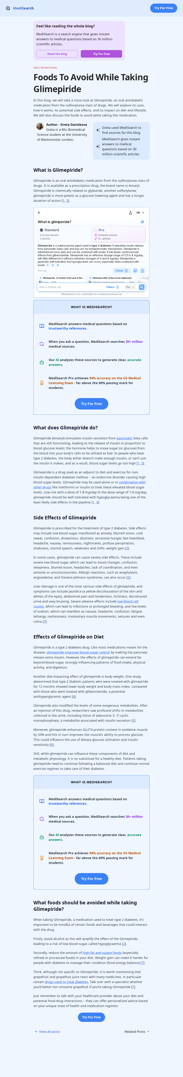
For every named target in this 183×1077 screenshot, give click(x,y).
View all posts (49, 1031)
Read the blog (57, 54)
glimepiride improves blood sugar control (78, 652)
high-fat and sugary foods (102, 953)
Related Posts (135, 1031)
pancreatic (125, 438)
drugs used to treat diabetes (66, 982)
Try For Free (163, 8)
